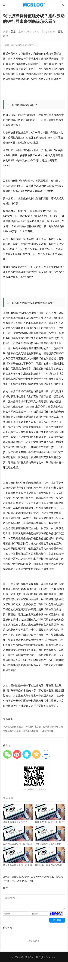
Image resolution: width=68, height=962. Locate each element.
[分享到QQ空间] (36, 754)
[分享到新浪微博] (17, 754)
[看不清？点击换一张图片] (56, 914)
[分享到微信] (7, 754)
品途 (13, 31)
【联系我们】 (47, 730)
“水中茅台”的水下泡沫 (22, 880)
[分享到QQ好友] (26, 754)
